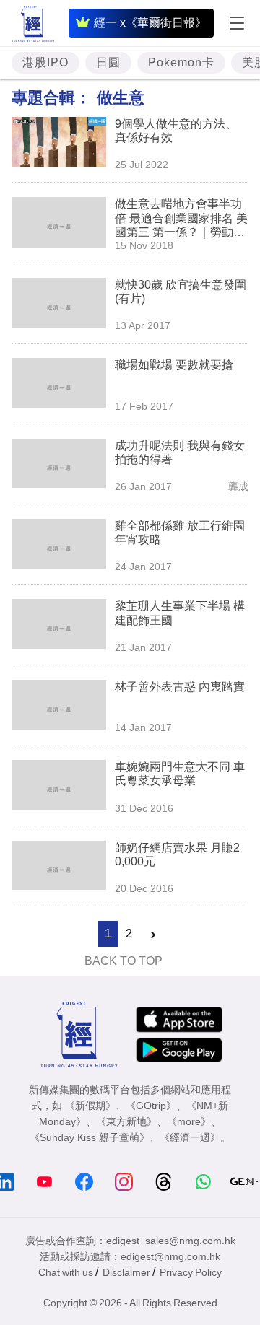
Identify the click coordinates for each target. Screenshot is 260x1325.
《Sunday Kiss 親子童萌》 (90, 1137)
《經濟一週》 (190, 1137)
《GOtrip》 (151, 1105)
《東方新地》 (126, 1121)
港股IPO (45, 62)
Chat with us (65, 1272)
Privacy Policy (191, 1272)
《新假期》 (90, 1105)
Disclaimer (126, 1272)
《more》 (189, 1121)
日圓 (108, 62)
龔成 (238, 486)
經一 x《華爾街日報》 (150, 23)
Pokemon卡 (181, 62)
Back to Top (123, 961)
